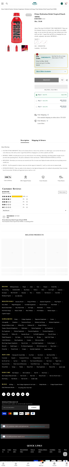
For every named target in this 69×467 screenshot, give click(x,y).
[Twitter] (27, 394)
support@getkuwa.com (37, 426)
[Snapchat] (18, 394)
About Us (3, 450)
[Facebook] (3, 394)
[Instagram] (8, 394)
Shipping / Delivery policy (42, 450)
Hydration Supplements (19, 9)
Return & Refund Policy (24, 450)
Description (25, 140)
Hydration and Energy (30, 9)
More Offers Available (43, 71)
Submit (33, 407)
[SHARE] (66, 80)
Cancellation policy (52, 450)
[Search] (6, 4)
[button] (38, 18)
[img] (10, 216)
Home (2, 9)
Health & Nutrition (9, 9)
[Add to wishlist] (62, 80)
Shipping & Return (39, 140)
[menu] (2, 4)
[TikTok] (13, 394)
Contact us (9, 450)
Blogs (65, 449)
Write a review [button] (62, 192)
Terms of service (33, 450)
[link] (11, 270)
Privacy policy (15, 450)
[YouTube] (22, 394)
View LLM (59, 450)
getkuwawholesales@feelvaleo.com (36, 436)
